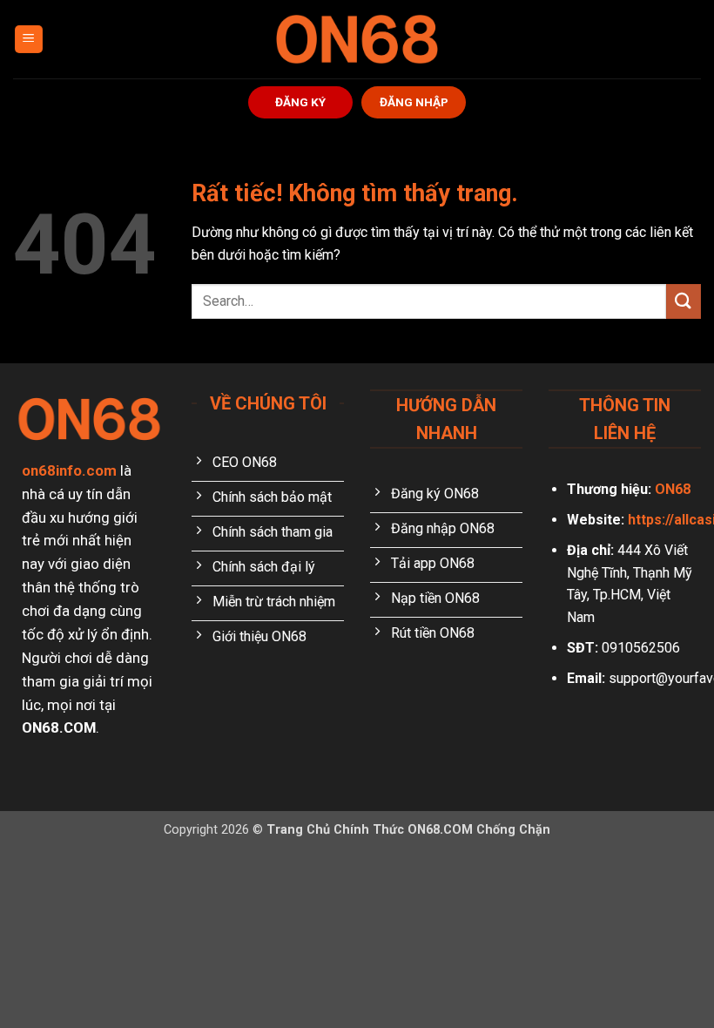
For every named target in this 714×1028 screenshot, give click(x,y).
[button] (29, 39)
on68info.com (69, 470)
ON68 (672, 489)
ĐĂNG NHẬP (414, 102)
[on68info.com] (357, 39)
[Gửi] (683, 301)
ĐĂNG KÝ (300, 102)
